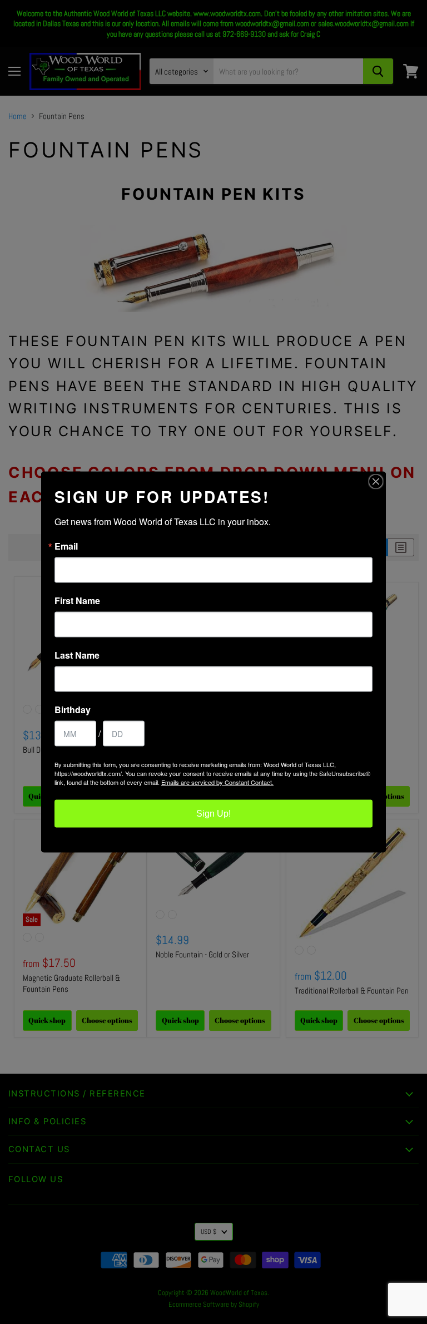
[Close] (376, 481)
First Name (77, 600)
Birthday (72, 709)
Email (66, 546)
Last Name (77, 655)
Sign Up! (213, 813)
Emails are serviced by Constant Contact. (217, 782)
